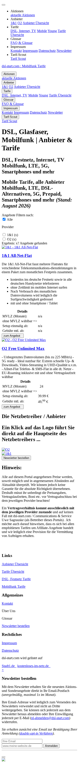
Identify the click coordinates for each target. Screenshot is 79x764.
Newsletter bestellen (16, 458)
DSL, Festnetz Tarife (16, 579)
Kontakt (7, 603)
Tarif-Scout (10, 116)
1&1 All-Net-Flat (17, 255)
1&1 (12, 235)
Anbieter (9, 82)
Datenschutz (10, 650)
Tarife (7, 91)
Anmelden (51, 746)
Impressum (11, 108)
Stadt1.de (9, 666)
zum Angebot (13, 335)
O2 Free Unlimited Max (23, 348)
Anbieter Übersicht (15, 564)
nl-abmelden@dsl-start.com (50, 718)
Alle (9, 219)
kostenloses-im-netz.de (33, 666)
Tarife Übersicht (13, 571)
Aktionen (9, 74)
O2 (11, 239)
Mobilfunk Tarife (13, 586)
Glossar (8, 99)
